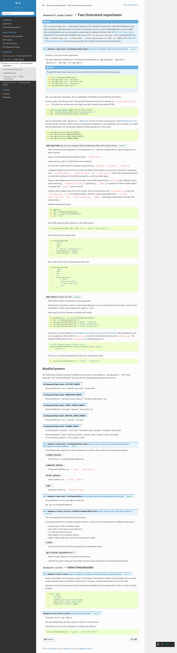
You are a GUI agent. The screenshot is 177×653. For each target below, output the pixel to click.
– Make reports (13, 59)
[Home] (43, 5)
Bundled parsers (10, 73)
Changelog (6, 97)
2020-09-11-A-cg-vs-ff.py (122, 32)
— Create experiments (17, 56)
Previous (49, 639)
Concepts (6, 94)
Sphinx (54, 649)
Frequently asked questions (13, 36)
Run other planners (10, 43)
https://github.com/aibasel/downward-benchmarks (95, 333)
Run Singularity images (11, 47)
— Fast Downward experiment (18, 64)
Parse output (7, 40)
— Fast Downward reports (16, 84)
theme (66, 649)
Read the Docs (86, 649)
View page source (130, 5)
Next (132, 639)
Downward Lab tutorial (11, 27)
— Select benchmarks (14, 78)
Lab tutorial (7, 24)
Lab (19, 3)
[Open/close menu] (1, 63)
